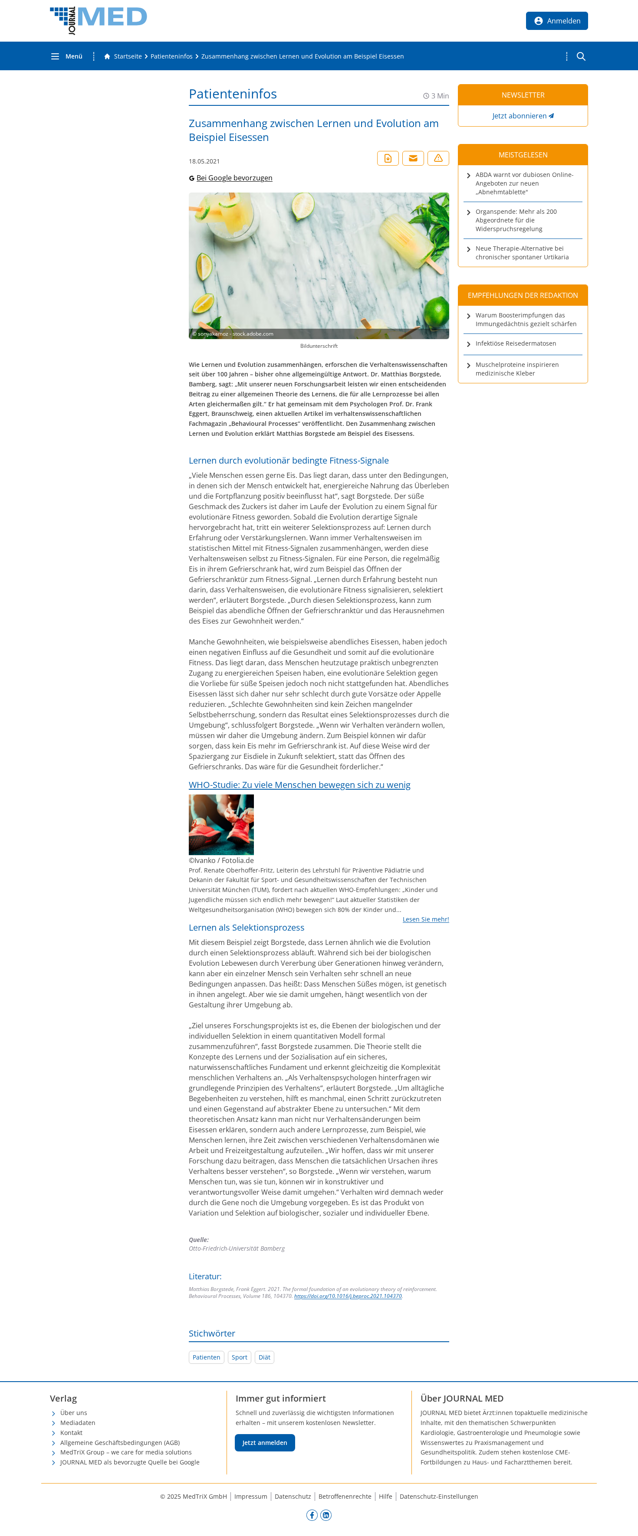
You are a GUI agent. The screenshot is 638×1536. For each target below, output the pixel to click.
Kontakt (71, 1432)
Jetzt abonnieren (520, 116)
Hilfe (385, 1496)
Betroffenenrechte (345, 1496)
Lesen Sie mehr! (426, 919)
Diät (264, 1357)
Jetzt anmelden (265, 1442)
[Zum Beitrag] (319, 824)
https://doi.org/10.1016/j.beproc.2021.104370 (348, 1296)
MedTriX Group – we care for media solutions (126, 1452)
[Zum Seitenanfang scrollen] (622, 1520)
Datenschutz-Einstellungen (439, 1496)
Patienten (206, 1357)
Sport (239, 1357)
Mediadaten (77, 1422)
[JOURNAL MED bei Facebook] (312, 1515)
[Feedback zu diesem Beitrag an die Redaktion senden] (438, 158)
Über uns (73, 1413)
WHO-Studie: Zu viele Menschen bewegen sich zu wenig (300, 785)
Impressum (250, 1496)
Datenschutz (293, 1496)
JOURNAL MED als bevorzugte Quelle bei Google (130, 1462)
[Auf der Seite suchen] (581, 56)
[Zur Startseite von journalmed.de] (98, 20)
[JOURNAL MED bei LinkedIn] (326, 1515)
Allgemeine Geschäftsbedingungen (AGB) (120, 1442)
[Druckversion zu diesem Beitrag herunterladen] (388, 158)
